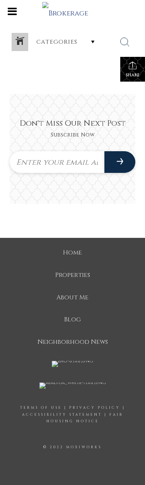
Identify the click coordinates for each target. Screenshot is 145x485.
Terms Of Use (41, 407)
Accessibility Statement (62, 414)
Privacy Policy (94, 407)
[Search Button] (124, 42)
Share (133, 75)
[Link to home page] (72, 11)
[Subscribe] (119, 162)
